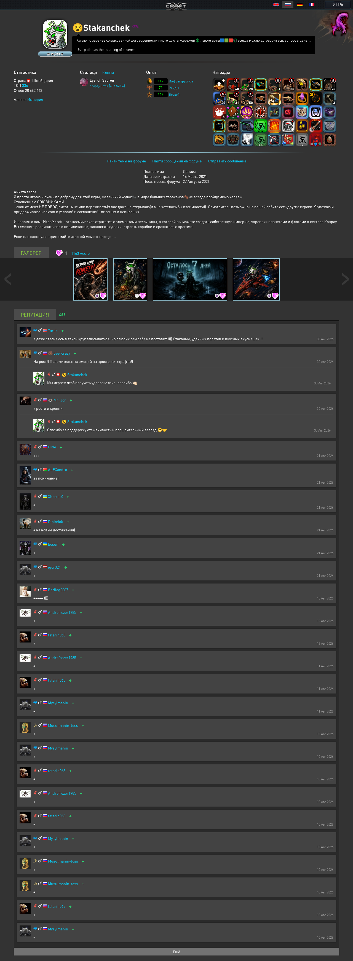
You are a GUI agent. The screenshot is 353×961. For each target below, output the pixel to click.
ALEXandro (57, 469)
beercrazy (62, 353)
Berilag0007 (58, 589)
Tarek (53, 330)
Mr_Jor (60, 400)
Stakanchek (77, 374)
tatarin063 (56, 635)
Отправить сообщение (227, 160)
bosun (53, 544)
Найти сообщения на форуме (177, 160)
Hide (52, 447)
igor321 (54, 567)
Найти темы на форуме (126, 160)
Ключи (108, 72)
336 (25, 85)
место (80, 253)
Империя (35, 99)
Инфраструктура (181, 81)
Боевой (174, 94)
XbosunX (55, 496)
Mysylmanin (58, 702)
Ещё (176, 951)
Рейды (174, 88)
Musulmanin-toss (63, 725)
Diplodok (55, 521)
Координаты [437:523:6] (107, 86)
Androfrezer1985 (62, 612)
